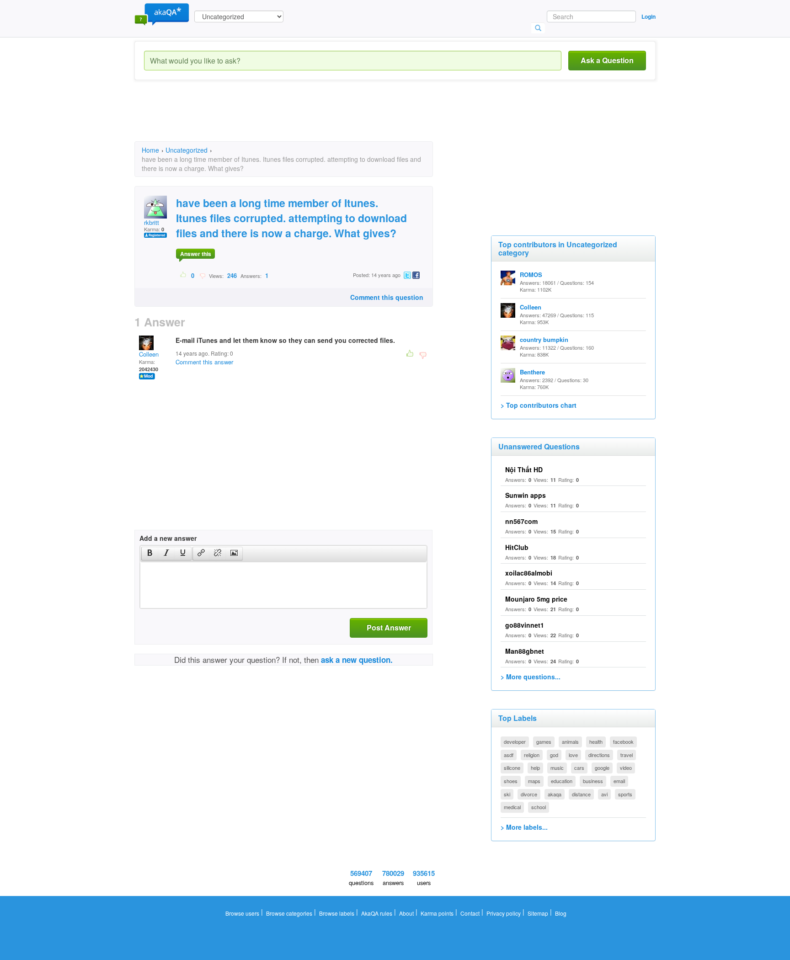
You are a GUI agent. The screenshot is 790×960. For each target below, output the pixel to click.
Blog (560, 913)
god (554, 754)
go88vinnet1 (524, 624)
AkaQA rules (376, 913)
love (573, 754)
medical (512, 807)
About (406, 913)
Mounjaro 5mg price (536, 598)
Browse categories (289, 913)
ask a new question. (357, 659)
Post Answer (389, 627)
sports (625, 794)
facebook (623, 741)
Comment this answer (204, 361)
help (535, 767)
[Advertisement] (300, 118)
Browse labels (336, 913)
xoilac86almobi (528, 572)
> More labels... (524, 827)
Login (648, 16)
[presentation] (150, 553)
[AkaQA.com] (162, 13)
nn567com (521, 521)
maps (534, 780)
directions (599, 754)
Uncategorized (186, 150)
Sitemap (538, 913)
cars (579, 767)
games (543, 741)
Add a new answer (168, 538)
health (596, 741)
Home (150, 150)
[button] (149, 553)
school (538, 807)
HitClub (516, 547)
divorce (529, 794)
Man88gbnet (524, 651)
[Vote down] (202, 275)
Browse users (242, 913)
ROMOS (531, 274)
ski (507, 794)
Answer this (195, 254)
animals (570, 741)
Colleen (149, 354)
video (626, 767)
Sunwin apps (525, 495)
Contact (470, 913)
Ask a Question (607, 60)
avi (604, 794)
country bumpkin (544, 339)
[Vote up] (183, 275)
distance (581, 794)
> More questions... (530, 676)
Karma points (437, 913)
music (557, 767)
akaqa (554, 794)
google (602, 767)
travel (626, 754)
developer (515, 741)
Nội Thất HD (524, 469)
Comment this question (386, 297)
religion (531, 754)
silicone (512, 767)
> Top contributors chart (538, 405)
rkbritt (151, 222)
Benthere (532, 372)
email (619, 780)
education (561, 780)
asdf (508, 754)
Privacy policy (503, 913)
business (593, 780)
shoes (511, 780)
